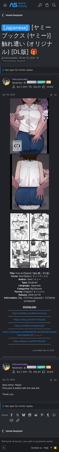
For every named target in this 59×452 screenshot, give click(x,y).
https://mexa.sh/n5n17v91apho (30, 319)
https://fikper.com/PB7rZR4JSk (29, 341)
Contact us (36, 447)
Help (46, 447)
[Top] (51, 447)
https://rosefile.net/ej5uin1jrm (30, 325)
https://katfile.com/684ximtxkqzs (29, 313)
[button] (5, 5)
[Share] (51, 94)
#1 (55, 95)
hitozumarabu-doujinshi (14, 60)
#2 (55, 380)
